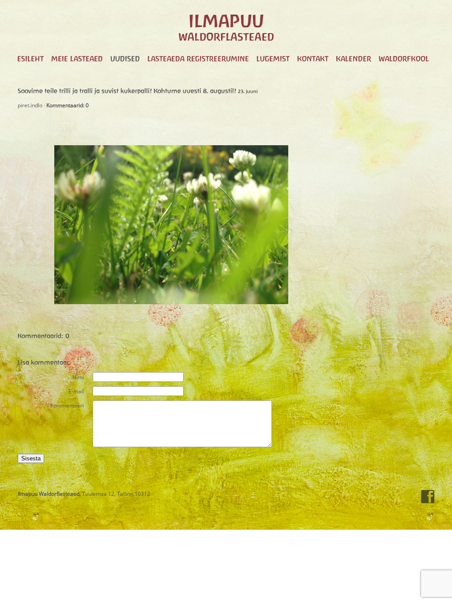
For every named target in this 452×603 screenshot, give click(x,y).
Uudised (125, 58)
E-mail (76, 391)
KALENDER (353, 58)
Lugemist (273, 58)
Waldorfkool (404, 58)
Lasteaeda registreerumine (198, 58)
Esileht (30, 58)
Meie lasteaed (77, 58)
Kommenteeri (67, 405)
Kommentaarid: (67, 105)
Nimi (78, 377)
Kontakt (312, 58)
